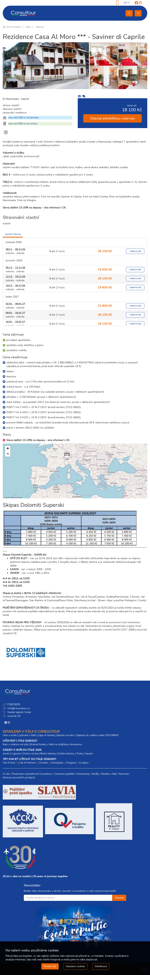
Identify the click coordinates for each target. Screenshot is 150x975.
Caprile (25, 99)
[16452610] (46, 65)
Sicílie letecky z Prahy (70, 753)
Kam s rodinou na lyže (15, 744)
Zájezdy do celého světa (90, 735)
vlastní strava (13, 234)
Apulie (89, 753)
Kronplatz (57, 762)
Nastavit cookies (75, 966)
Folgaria (71, 762)
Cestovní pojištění (64, 774)
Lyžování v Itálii (27, 735)
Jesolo (6, 753)
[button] (66, 455)
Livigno (84, 762)
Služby (95, 774)
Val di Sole (9, 762)
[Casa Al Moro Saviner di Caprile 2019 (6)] (132, 54)
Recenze (124, 774)
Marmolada (12, 99)
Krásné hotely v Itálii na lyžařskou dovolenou (56, 744)
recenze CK (14, 716)
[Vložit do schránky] (83, 96)
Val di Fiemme (27, 762)
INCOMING (112, 735)
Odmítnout (101, 966)
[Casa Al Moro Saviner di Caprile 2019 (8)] (103, 54)
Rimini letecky (48, 753)
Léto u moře (10, 735)
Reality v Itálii (109, 774)
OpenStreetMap (10, 497)
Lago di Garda (46, 735)
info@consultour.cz (18, 708)
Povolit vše (50, 966)
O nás (6, 774)
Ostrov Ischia (30, 753)
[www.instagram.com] (140, 3)
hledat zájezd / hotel (19, 712)
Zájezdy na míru (65, 735)
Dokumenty (83, 774)
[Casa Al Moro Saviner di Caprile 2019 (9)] (103, 77)
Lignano (16, 753)
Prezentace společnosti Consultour (32, 774)
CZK (125, 2)
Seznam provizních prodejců (19, 777)
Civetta (44, 762)
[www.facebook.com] (136, 3)
